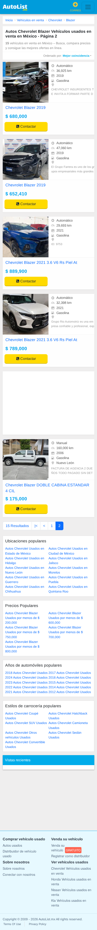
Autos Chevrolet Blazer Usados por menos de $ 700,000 (65, 632)
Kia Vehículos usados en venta (68, 902)
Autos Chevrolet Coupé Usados (21, 716)
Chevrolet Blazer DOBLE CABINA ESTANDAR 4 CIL (47, 488)
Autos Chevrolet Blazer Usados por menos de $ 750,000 (22, 632)
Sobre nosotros (14, 868)
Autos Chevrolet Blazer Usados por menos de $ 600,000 (65, 617)
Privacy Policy (37, 924)
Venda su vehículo (66, 847)
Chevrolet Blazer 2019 (25, 107)
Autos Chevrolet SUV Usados (26, 723)
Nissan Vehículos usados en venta (71, 892)
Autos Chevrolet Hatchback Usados (67, 716)
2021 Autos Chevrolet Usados (26, 692)
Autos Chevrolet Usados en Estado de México (24, 551)
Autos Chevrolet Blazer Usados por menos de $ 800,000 (22, 646)
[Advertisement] (48, 403)
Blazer (70, 20)
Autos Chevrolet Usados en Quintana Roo (68, 589)
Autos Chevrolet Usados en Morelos (68, 570)
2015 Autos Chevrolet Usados (69, 682)
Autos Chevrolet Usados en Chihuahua (24, 589)
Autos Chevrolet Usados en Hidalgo (24, 560)
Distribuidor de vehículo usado (19, 853)
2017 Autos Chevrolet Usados (69, 673)
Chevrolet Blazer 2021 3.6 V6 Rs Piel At (41, 262)
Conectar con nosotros (19, 874)
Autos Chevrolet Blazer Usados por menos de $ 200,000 (22, 617)
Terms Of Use (12, 924)
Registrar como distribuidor (70, 856)
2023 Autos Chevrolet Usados (26, 682)
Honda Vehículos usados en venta (71, 881)
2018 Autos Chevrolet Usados (26, 673)
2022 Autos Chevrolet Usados (26, 687)
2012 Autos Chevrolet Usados (69, 692)
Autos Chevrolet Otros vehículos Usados (21, 735)
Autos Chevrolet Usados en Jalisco (68, 560)
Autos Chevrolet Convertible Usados (25, 744)
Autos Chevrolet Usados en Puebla (68, 579)
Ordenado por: (66, 55)
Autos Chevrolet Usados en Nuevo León (24, 570)
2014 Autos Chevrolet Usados (69, 687)
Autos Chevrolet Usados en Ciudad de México (68, 551)
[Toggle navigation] (88, 7)
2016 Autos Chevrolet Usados (69, 677)
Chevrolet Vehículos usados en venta (71, 870)
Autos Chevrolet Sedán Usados (64, 735)
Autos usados (12, 845)
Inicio (9, 20)
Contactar (27, 126)
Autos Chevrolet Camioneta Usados (68, 725)
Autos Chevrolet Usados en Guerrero (24, 579)
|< (36, 526)
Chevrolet (55, 20)
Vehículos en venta (30, 20)
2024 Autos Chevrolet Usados (26, 677)
